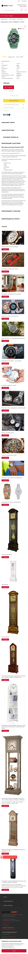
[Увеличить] (14, 38)
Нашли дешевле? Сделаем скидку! (12, 104)
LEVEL (17, 65)
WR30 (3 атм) (19, 75)
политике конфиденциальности (8, 947)
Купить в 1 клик (14, 95)
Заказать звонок (23, 6)
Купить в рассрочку (14, 100)
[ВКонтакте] (4, 115)
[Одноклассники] (6, 115)
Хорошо (14, 950)
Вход (19, 1)
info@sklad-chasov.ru (11, 932)
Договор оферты (5, 925)
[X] (9, 115)
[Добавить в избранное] (25, 27)
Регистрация (24, 1)
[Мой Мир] (7, 115)
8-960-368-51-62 (12, 936)
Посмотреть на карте (6, 922)
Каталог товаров (8, 15)
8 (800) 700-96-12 (21, 5)
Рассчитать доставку (9, 107)
